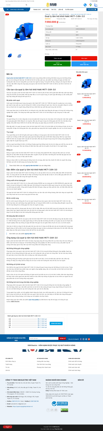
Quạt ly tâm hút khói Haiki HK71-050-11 (86, 173)
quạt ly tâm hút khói (32, 165)
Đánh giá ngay (56, 323)
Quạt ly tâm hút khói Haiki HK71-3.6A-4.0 (86, 94)
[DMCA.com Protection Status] (64, 410)
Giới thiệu (46, 9)
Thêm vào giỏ (58, 58)
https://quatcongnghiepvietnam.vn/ (23, 406)
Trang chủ (37, 9)
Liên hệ (60, 9)
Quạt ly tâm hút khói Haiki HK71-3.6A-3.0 (19, 78)
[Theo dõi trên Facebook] (81, 339)
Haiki (64, 18)
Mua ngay (84, 58)
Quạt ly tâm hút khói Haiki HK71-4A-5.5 (86, 200)
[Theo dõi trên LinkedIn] (56, 410)
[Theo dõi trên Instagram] (92, 1)
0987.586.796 (35, 401)
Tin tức (53, 9)
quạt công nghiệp (34, 299)
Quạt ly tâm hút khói (64, 14)
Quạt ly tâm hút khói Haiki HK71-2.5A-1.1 (86, 121)
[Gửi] (26, 5)
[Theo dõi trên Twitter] (93, 1)
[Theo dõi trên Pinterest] (96, 1)
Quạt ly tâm (55, 14)
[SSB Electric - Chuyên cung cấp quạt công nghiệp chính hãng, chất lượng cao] (51, 5)
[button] (17, 9)
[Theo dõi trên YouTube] (89, 339)
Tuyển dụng (69, 9)
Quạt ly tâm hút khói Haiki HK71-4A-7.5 (86, 147)
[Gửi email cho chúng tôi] (95, 1)
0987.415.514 (16, 401)
